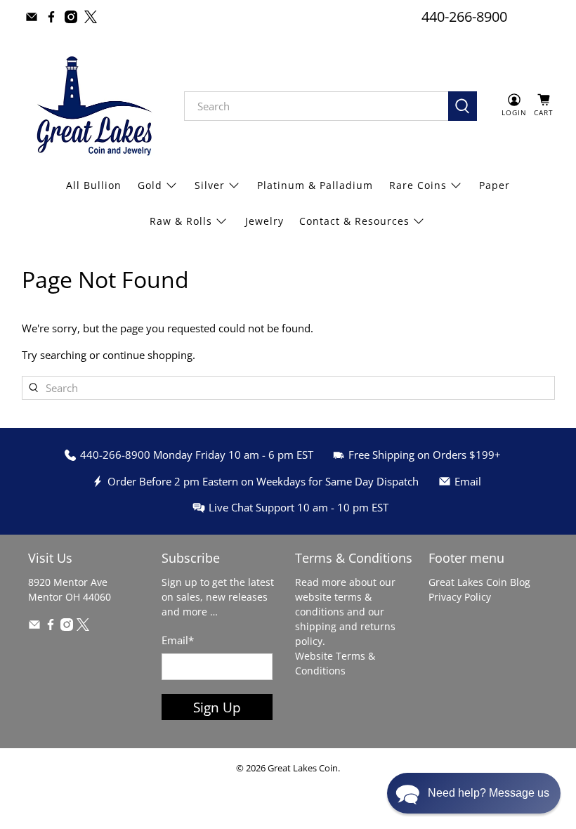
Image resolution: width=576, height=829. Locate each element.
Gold (150, 185)
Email (178, 640)
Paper (494, 185)
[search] (316, 106)
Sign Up (217, 707)
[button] (474, 793)
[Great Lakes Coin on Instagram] (71, 17)
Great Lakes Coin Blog (479, 582)
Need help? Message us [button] (488, 793)
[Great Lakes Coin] (92, 106)
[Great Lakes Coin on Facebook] (51, 17)
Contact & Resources (354, 221)
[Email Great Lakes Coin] (31, 17)
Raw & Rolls (181, 221)
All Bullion (94, 185)
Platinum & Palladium (315, 185)
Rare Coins (418, 185)
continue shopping (147, 355)
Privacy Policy (459, 596)
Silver (210, 185)
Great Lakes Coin (303, 768)
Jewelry (264, 221)
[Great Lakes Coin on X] (90, 17)
